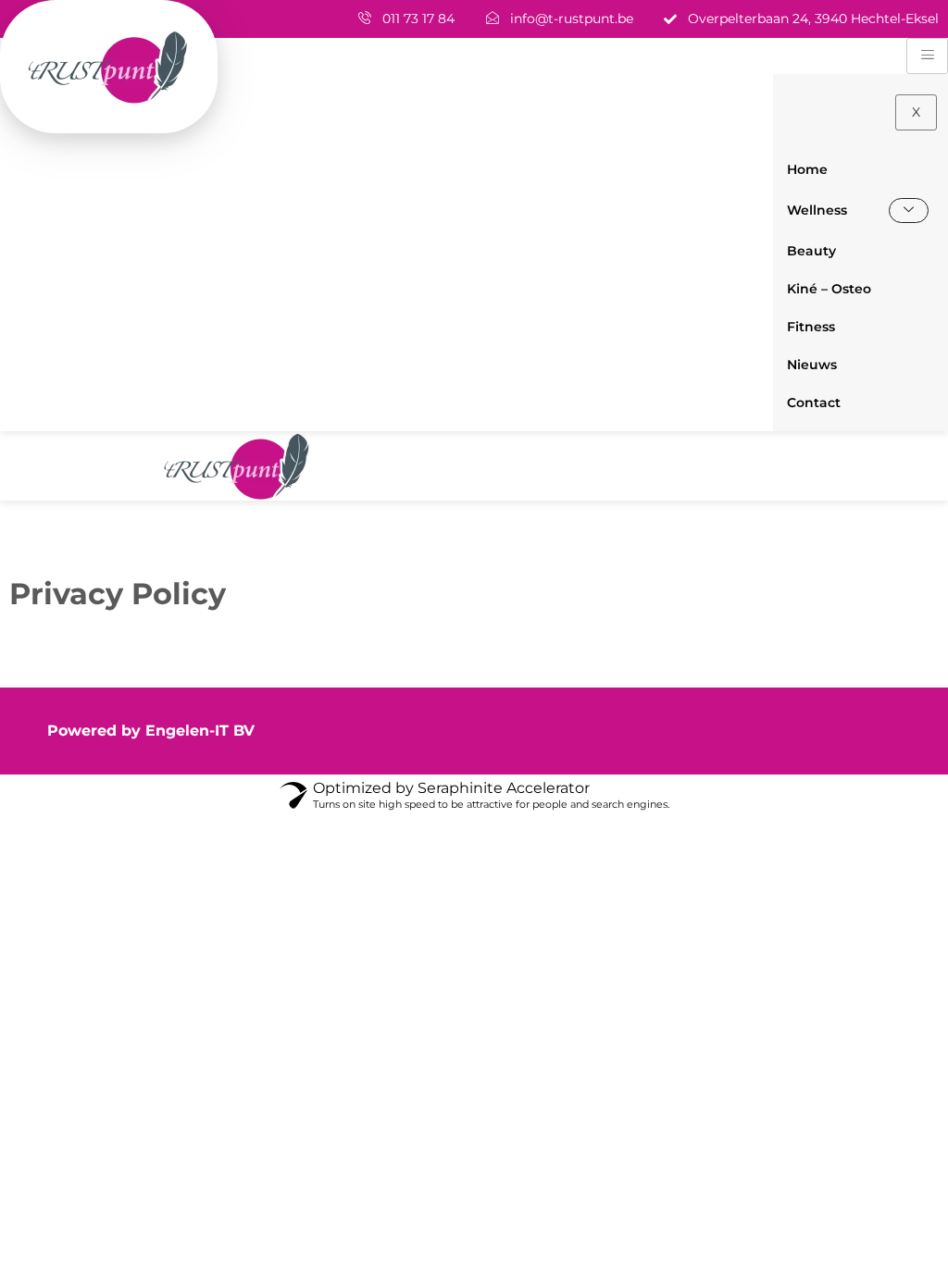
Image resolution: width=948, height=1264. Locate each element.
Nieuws (812, 364)
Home (807, 169)
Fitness (811, 326)
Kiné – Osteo (829, 288)
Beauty (811, 250)
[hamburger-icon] (927, 56)
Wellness (817, 210)
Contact (814, 402)
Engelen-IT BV (200, 730)
